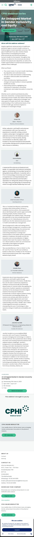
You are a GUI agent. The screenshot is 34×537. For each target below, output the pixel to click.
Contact (3, 456)
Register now (8, 496)
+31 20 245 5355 (13, 478)
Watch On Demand (8, 30)
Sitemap (3, 458)
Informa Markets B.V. (7, 465)
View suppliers (5, 500)
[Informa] (17, 1)
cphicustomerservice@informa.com (16, 481)
